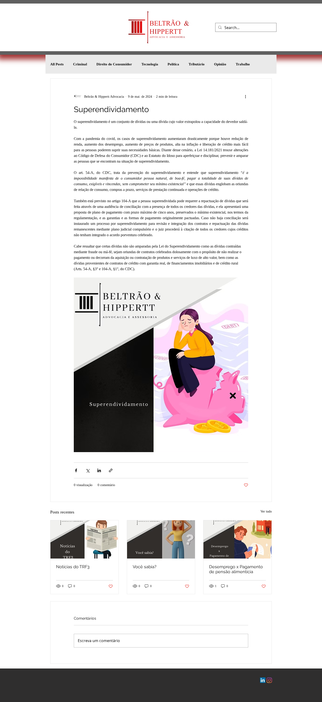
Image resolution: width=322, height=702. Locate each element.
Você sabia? (145, 566)
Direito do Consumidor (114, 64)
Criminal (80, 64)
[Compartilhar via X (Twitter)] (87, 470)
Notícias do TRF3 (73, 566)
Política (173, 64)
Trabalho (243, 64)
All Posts (57, 64)
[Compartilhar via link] (110, 470)
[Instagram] (269, 680)
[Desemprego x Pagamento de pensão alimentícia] (237, 539)
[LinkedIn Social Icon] (262, 680)
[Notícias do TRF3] (84, 539)
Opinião (220, 64)
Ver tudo (266, 511)
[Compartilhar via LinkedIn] (99, 470)
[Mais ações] (245, 96)
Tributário (197, 64)
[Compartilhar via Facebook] (76, 470)
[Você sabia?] (161, 539)
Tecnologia (149, 64)
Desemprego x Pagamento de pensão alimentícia (236, 569)
